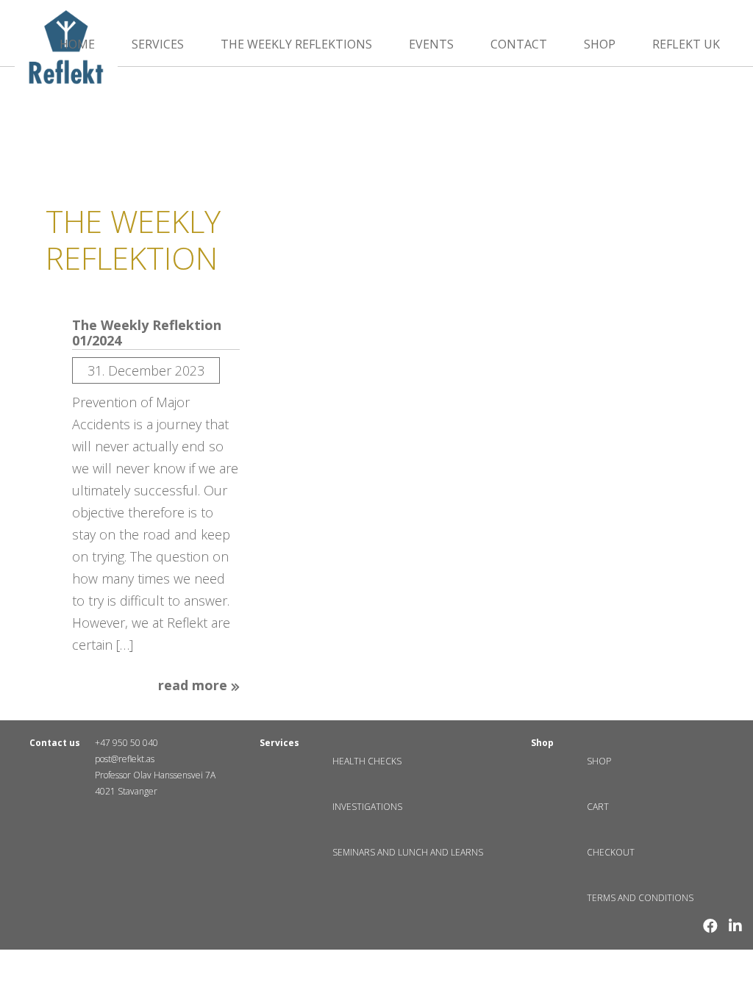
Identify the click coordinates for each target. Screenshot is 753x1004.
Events (431, 44)
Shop (599, 44)
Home (77, 44)
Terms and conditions (640, 898)
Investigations (367, 806)
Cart (598, 806)
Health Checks (367, 761)
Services (158, 44)
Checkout (611, 852)
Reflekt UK (686, 44)
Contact (518, 44)
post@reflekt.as (124, 759)
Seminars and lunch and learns (407, 852)
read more (194, 686)
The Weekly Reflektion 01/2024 (146, 333)
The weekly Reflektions (296, 44)
